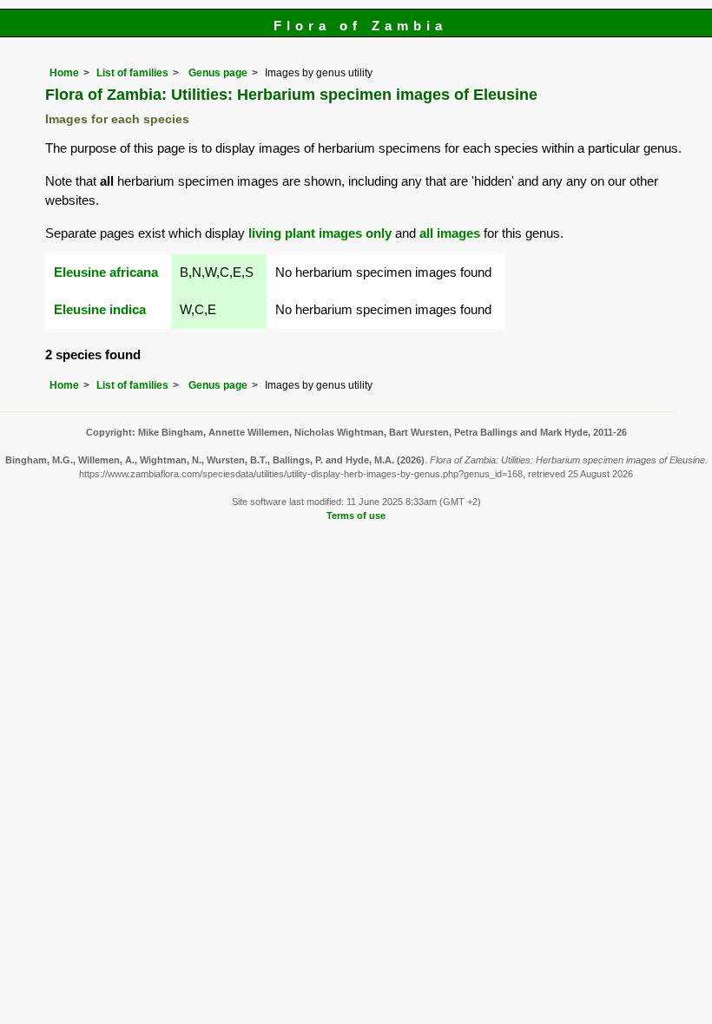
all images (449, 233)
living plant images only (320, 233)
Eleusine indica (100, 309)
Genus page (217, 73)
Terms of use (356, 515)
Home (64, 73)
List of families (132, 73)
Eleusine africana (106, 272)
